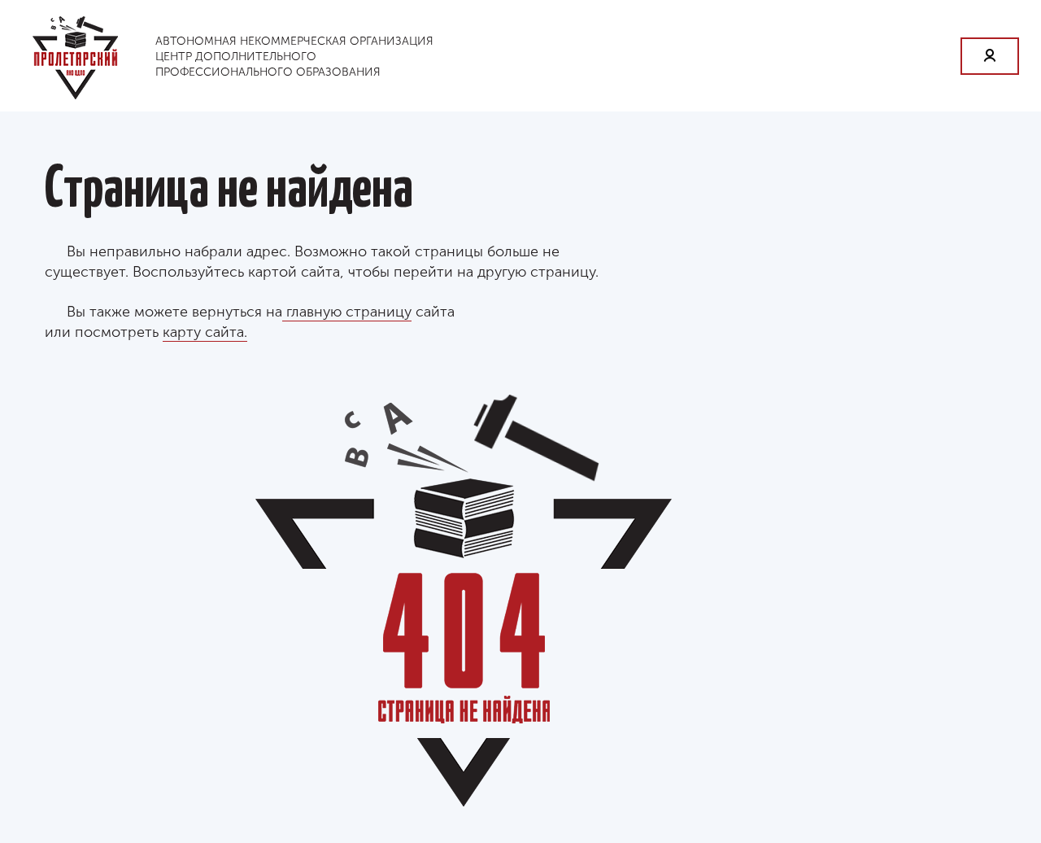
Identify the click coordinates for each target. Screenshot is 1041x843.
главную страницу (347, 312)
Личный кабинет (989, 56)
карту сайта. (205, 332)
